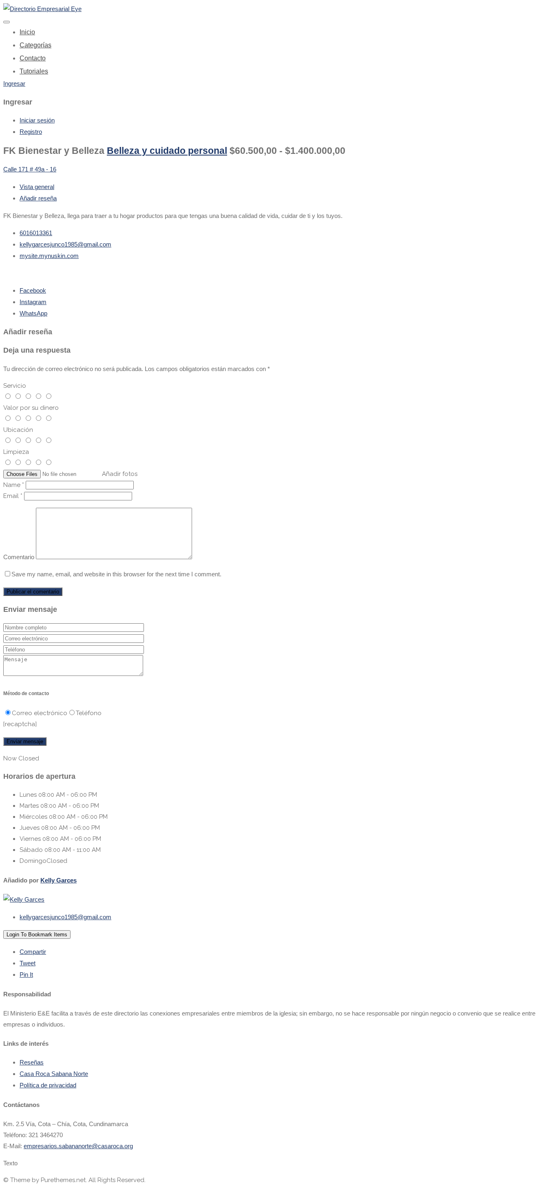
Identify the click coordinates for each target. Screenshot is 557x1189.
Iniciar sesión (37, 120)
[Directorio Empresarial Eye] (42, 8)
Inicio (27, 32)
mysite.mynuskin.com (49, 255)
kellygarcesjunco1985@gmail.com (65, 244)
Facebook (33, 290)
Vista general (37, 186)
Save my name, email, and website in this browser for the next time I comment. (116, 574)
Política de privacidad (48, 1085)
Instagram (33, 301)
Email (12, 496)
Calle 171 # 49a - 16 (29, 169)
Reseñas (32, 1062)
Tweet (27, 963)
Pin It (26, 974)
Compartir (33, 951)
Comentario (18, 556)
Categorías (35, 45)
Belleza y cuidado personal (167, 151)
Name (13, 485)
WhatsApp (33, 313)
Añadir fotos (119, 474)
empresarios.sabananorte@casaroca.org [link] (78, 1145)
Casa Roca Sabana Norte (54, 1073)
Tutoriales (34, 71)
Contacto (33, 58)
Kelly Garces (58, 880)
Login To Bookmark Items (37, 934)
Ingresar (14, 83)
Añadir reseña (38, 198)
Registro (31, 131)
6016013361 (36, 232)
